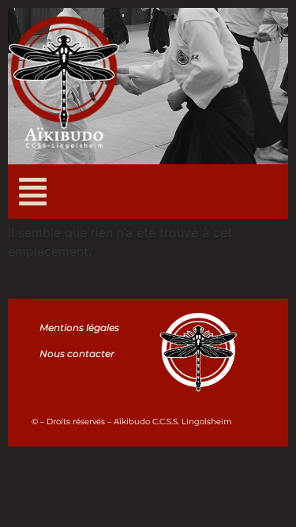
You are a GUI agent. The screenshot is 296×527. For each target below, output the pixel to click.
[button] (33, 191)
